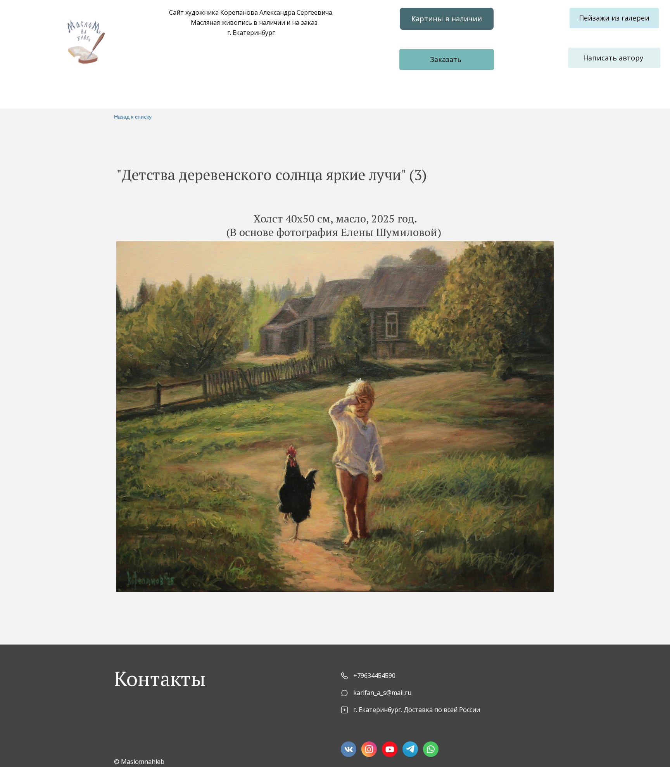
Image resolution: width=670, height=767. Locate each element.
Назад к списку (133, 116)
